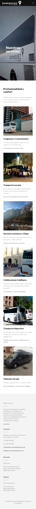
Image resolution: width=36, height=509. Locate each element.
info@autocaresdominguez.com (13, 450)
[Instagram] (19, 506)
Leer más (6, 424)
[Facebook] (17, 506)
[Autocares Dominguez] (12, 2)
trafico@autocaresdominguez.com (14, 447)
